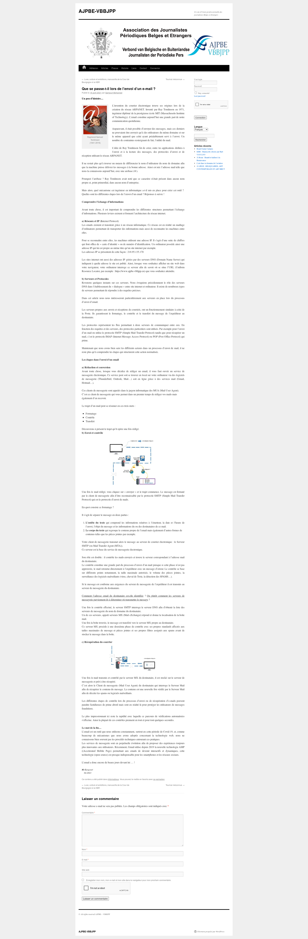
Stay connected (203, 93)
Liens (134, 68)
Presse (114, 68)
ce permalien (159, 779)
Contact (143, 68)
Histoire (124, 68)
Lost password (199, 96)
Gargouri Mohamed (113, 92)
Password (198, 86)
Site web (85, 869)
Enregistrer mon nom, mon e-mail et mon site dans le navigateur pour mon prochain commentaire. (128, 880)
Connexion (155, 68)
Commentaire (88, 812)
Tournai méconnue (175, 79)
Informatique (113, 779)
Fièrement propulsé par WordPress (210, 931)
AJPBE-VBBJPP (97, 10)
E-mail (85, 859)
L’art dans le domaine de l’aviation (210, 163)
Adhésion (93, 68)
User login (198, 79)
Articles (104, 68)
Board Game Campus (205, 148)
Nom (84, 849)
